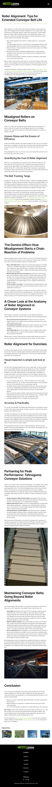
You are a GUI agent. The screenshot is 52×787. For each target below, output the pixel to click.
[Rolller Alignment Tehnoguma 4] (26, 77)
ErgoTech (26, 764)
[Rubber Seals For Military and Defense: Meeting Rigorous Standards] (45, 730)
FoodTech (26, 771)
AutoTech (26, 760)
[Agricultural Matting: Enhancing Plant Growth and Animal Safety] (19, 730)
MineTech (26, 756)
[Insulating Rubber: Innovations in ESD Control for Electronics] (32, 730)
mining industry (39, 69)
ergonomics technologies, (16, 71)
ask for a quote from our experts (23, 718)
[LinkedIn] (28, 779)
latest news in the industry (29, 719)
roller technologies (28, 71)
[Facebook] (23, 779)
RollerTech (26, 768)
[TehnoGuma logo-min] (26, 746)
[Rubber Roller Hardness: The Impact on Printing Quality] (7, 730)
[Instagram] (26, 779)
